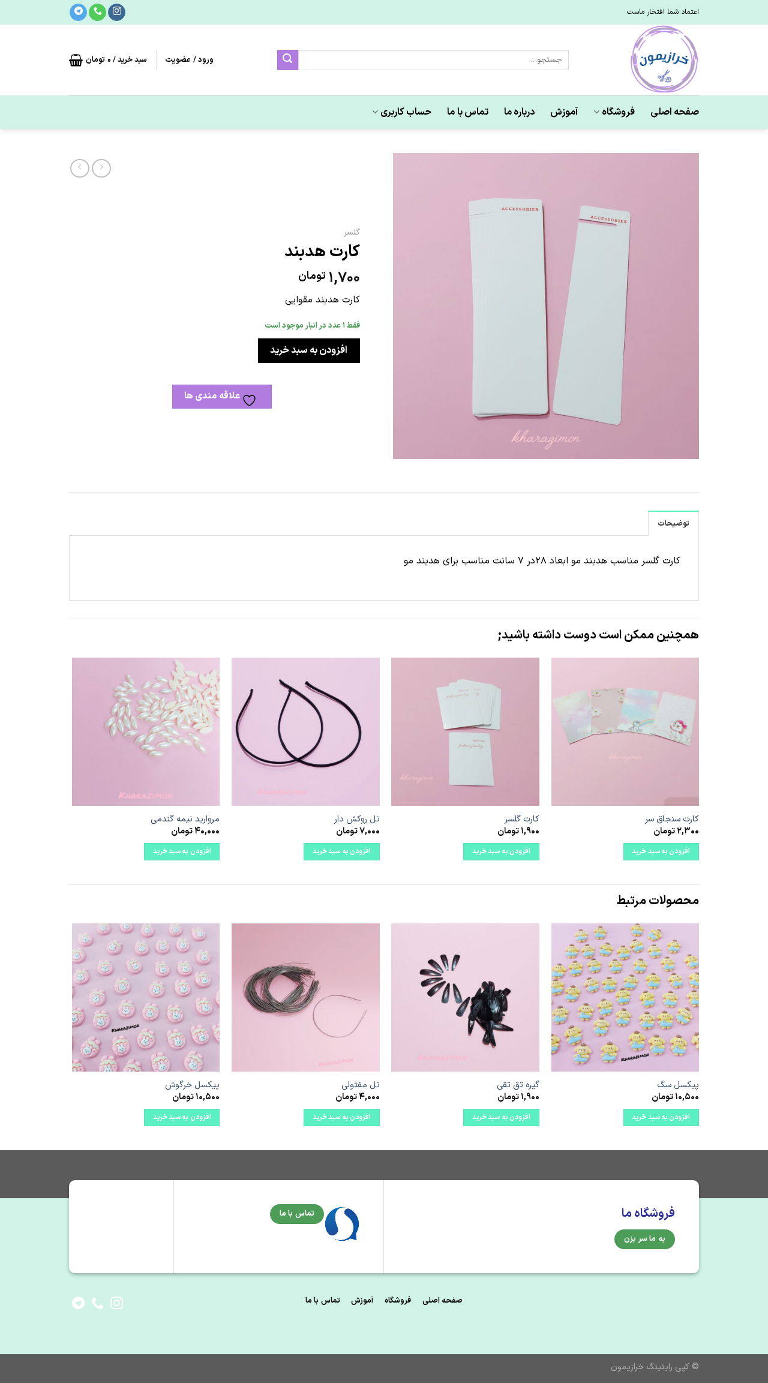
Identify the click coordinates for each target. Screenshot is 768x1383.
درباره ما (519, 112)
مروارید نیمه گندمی (185, 820)
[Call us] (97, 13)
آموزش (564, 112)
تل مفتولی (360, 1085)
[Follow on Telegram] (78, 13)
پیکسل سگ (678, 1085)
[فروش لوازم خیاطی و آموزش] (643, 60)
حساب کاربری (405, 112)
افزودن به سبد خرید (308, 350)
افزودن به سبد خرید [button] (661, 851)
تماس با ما (467, 112)
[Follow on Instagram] (116, 13)
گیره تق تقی (518, 1085)
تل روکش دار (357, 820)
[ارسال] (287, 60)
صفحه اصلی (674, 112)
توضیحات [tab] (673, 523)
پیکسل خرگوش (192, 1085)
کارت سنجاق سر (672, 820)
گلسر (352, 232)
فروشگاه (618, 112)
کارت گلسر (522, 820)
